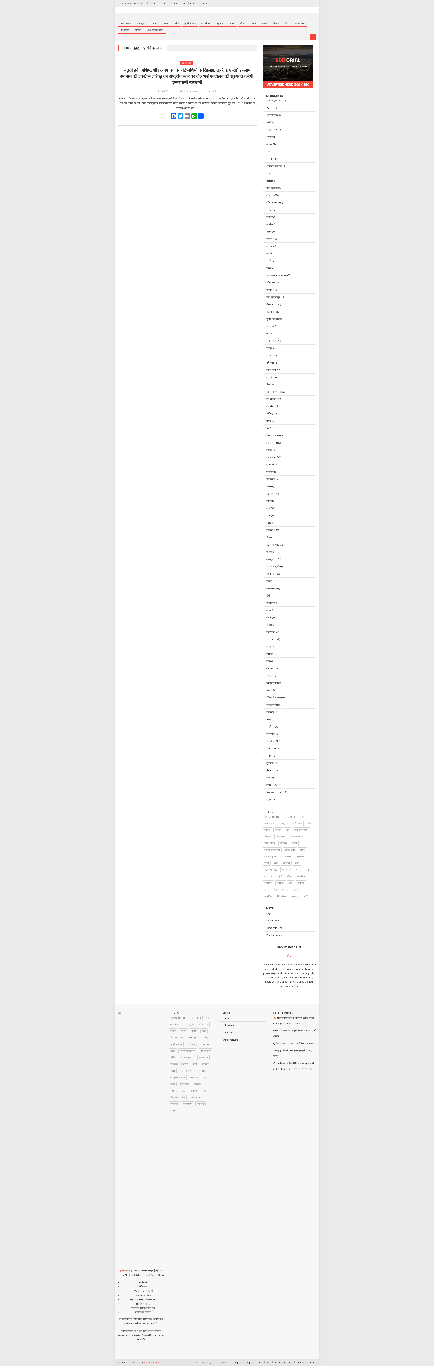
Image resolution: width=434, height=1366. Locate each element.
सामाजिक (270, 726)
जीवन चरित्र (271, 341)
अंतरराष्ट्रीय (271, 115)
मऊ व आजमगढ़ (272, 544)
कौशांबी (269, 253)
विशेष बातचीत (272, 683)
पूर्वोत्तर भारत (271, 457)
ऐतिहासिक (270, 195)
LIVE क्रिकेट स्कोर (155, 30)
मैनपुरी (269, 617)
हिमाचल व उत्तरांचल (274, 792)
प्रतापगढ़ (270, 464)
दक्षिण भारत (271, 370)
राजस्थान (270, 639)
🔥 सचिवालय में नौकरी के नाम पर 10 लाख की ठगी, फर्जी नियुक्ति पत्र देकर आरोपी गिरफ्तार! (294, 1020)
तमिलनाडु (270, 362)
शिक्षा (287, 23)
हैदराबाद (269, 799)
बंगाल (268, 486)
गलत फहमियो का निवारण (276, 275)
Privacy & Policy (203, 1362)
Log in (269, 913)
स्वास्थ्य (138, 30)
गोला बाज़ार (270, 311)
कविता (154, 23)
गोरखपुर (269, 304)
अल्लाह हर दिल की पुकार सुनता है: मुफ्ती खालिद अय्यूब (292, 1053)
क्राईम (231, 23)
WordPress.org (274, 935)
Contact (153, 3)
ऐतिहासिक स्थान (273, 202)
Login (174, 3)
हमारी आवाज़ (126, 23)
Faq (260, 1362)
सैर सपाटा (125, 30)
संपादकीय (270, 712)
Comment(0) (211, 91)
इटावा (268, 173)
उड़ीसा (269, 180)
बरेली (268, 508)
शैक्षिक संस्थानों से (273, 697)
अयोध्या (269, 137)
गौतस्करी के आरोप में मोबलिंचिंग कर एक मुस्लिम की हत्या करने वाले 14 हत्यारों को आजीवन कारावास (293, 1065)
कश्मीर (269, 224)
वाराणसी (269, 668)
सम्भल (268, 719)
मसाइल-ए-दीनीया (273, 566)
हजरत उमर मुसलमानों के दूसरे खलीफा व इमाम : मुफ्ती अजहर (294, 1033)
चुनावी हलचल (190, 23)
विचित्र (276, 23)
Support (238, 1362)
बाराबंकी (269, 530)
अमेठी (268, 122)
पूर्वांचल (220, 23)
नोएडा (268, 421)
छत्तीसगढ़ (270, 326)
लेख (268, 661)
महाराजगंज (270, 573)
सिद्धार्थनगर (270, 741)
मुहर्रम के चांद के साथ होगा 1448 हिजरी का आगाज (293, 1043)
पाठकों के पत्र (272, 442)
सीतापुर (269, 755)
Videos (269, 108)
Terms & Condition (283, 1362)
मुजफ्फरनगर (271, 588)
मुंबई (268, 595)
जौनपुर (269, 348)
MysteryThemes (151, 1362)
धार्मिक (264, 23)
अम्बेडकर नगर (272, 129)
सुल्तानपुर (270, 763)
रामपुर (268, 646)
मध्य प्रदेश (270, 559)
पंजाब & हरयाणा (273, 435)
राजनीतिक (270, 632)
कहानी (253, 23)
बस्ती (268, 515)
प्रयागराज (270, 472)
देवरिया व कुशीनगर (274, 391)
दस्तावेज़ (269, 377)
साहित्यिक (270, 734)
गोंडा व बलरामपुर (273, 297)
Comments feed (274, 928)
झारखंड (269, 355)
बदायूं (268, 501)
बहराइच (269, 523)
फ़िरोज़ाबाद (270, 479)
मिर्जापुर (269, 581)
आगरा (268, 151)
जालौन (269, 333)
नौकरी (242, 23)
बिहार (268, 537)
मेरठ (268, 610)
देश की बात (270, 406)
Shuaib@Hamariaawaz (187, 91)
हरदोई (268, 785)
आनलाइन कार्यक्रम (274, 166)
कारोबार (166, 23)
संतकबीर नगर (272, 705)
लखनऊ (269, 654)
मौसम (268, 624)
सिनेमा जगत (300, 23)
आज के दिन (271, 159)
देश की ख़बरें (206, 23)
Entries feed (272, 920)
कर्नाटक (269, 209)
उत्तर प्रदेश (141, 23)
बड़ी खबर (270, 493)
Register (194, 3)
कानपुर (269, 239)
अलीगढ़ (269, 144)
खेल (177, 23)
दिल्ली (268, 384)
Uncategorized (273, 100)
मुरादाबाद (270, 603)
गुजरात (269, 290)
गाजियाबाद (270, 282)
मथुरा (268, 552)
